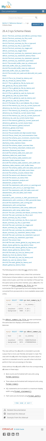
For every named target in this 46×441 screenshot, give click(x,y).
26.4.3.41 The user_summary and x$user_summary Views (22, 213)
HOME (21, 403)
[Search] (36, 18)
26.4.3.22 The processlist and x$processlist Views (19, 133)
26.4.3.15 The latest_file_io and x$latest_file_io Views (20, 103)
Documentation (9, 11)
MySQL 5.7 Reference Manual (12, 23)
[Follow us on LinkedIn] (13, 435)
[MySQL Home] (6, 4)
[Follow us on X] (8, 435)
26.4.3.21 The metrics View (11, 130)
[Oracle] (7, 429)
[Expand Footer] (42, 430)
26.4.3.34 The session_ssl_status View (15, 178)
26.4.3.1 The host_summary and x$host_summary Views (22, 36)
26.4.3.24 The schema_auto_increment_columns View (20, 138)
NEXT (28, 403)
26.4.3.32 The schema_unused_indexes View (17, 173)
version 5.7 (36, 24)
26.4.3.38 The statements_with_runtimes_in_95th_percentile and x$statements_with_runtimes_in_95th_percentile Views (21, 197)
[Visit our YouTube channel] (17, 435)
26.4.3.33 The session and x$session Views (16, 175)
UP (25, 403)
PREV (17, 403)
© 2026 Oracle (19, 429)
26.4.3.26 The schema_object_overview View (17, 145)
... (24, 23)
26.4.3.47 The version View (11, 240)
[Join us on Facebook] (4, 435)
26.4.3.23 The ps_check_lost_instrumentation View (19, 135)
